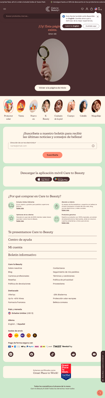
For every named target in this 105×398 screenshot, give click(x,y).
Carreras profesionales (18, 276)
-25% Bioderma (60, 294)
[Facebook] (31, 354)
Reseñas (12, 280)
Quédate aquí (91, 26)
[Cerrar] (103, 352)
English (11, 324)
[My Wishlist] (82, 8)
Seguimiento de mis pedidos (66, 272)
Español (21, 324)
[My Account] (86, 8)
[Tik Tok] (52, 354)
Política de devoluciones (19, 283)
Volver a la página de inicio (52, 87)
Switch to (72, 26)
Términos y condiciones (64, 276)
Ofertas (11, 294)
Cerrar (97, 16)
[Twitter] (73, 354)
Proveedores (59, 283)
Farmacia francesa (16, 302)
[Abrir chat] (100, 393)
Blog (10, 272)
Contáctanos (59, 268)
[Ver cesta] (91, 8)
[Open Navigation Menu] (4, 8)
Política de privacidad (63, 280)
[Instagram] (10, 354)
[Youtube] (94, 354)
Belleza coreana (60, 302)
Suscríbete (52, 155)
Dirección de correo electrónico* (23, 143)
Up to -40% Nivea (16, 298)
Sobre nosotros (15, 268)
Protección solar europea (64, 298)
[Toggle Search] (9, 8)
